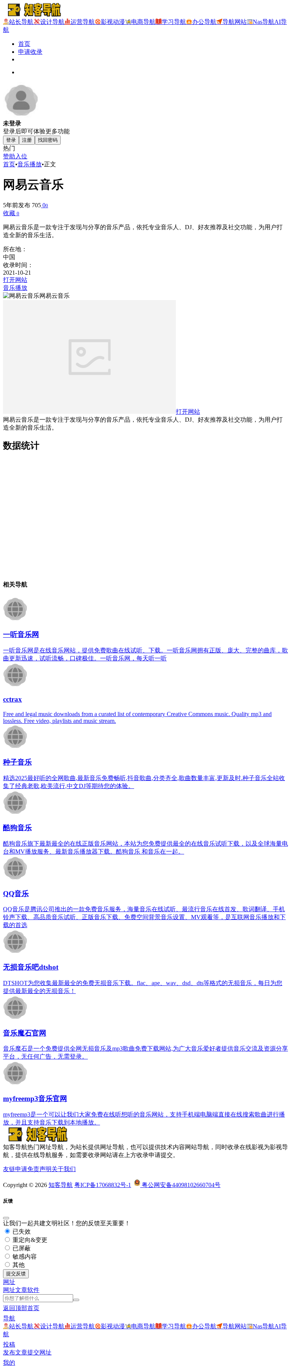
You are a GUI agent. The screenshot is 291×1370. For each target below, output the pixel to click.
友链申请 (15, 1169)
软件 (33, 1290)
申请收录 (30, 51)
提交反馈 (16, 1273)
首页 (24, 44)
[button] (9, 1282)
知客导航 (60, 1185)
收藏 (11, 213)
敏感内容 (24, 1256)
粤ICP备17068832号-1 (102, 1185)
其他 (18, 1265)
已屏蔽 (21, 1248)
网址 (9, 1290)
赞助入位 (15, 156)
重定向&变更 (29, 1240)
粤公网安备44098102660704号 (180, 1185)
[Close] (6, 1218)
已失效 (21, 1231)
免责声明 (39, 1169)
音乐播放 (29, 164)
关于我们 (64, 1169)
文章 (21, 1290)
